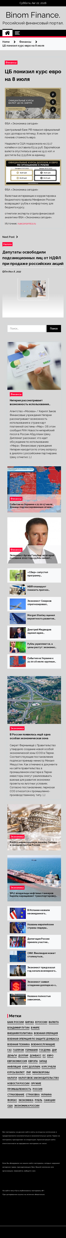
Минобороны (41, 1072)
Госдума (44, 1050)
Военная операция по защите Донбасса (33, 1039)
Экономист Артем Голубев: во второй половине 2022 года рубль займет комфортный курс (32, 557)
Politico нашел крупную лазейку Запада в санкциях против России (33, 843)
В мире (35, 1027)
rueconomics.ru (27, 223)
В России (41, 1022)
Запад (43, 1061)
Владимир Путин (18, 1027)
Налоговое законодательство (38, 1078)
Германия (31, 1050)
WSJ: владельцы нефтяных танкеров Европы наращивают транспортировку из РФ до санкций (33, 895)
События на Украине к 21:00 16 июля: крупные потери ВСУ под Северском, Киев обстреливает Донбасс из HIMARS (41, 660)
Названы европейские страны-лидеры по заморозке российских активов (40, 926)
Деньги (12, 1055)
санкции (49, 1100)
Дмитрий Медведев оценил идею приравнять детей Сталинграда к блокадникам (39, 631)
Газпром (18, 1050)
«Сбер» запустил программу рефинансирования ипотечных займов (38, 574)
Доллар (23, 1055)
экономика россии (26, 1105)
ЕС (44, 1055)
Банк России (15, 1022)
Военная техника (18, 1044)
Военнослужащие (43, 1044)
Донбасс (35, 1055)
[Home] (7, 33)
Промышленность (19, 1089)
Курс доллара (31, 1066)
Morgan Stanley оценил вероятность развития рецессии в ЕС (41, 617)
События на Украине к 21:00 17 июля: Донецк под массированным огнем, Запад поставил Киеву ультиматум (31, 506)
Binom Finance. (33, 15)
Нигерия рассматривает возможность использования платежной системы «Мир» (29, 402)
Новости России (18, 1083)
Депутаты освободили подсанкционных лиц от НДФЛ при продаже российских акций (32, 258)
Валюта (54, 1022)
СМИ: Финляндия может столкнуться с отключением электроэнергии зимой (41, 955)
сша (10, 1105)
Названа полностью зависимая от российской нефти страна (40, 998)
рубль (38, 1100)
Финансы (11, 62)
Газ (9, 1050)
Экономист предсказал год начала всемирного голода (41, 969)
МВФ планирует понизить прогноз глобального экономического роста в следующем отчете (41, 588)
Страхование (15, 1094)
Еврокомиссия (17, 1061)
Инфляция (14, 1066)
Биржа (29, 1022)
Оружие (36, 1083)
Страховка (33, 1094)
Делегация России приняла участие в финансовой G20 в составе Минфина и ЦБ (41, 941)
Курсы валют (16, 1072)
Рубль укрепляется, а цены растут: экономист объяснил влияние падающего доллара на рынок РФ (42, 646)
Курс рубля (49, 1066)
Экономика (17, 728)
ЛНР (28, 1072)
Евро (50, 1055)
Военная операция (46, 1033)
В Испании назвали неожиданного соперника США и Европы (38, 912)
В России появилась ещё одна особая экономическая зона (30, 736)
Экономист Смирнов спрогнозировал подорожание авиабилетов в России (40, 603)
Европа (33, 1061)
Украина (46, 1094)
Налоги (7, 244)
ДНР (54, 1050)
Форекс (12, 1100)
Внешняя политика (20, 1033)
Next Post (8, 236)
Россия (37, 1089)
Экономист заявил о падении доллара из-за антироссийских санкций (42, 984)
